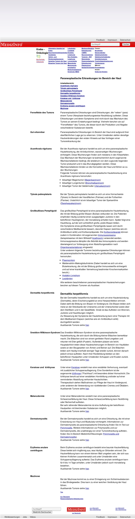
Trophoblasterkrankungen (104, 61)
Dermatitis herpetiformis (70, 93)
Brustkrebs (99, 50)
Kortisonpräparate (112, 231)
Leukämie (71, 50)
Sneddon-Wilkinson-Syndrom (72, 96)
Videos (33, 517)
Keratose (75, 367)
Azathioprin (97, 238)
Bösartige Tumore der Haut (57, 63)
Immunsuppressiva (107, 235)
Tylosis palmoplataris (69, 88)
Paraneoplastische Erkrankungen (88, 62)
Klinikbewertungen (12, 517)
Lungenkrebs (72, 61)
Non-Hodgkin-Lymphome (73, 58)
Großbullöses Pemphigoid (71, 90)
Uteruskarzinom (102, 185)
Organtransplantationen (71, 247)
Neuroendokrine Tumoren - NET (87, 56)
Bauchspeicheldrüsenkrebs (57, 53)
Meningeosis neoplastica (72, 66)
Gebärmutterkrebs (101, 55)
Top (61, 492)
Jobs (25, 517)
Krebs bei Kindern (101, 72)
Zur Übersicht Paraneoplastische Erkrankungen (71, 498)
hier (87, 325)
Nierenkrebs (86, 59)
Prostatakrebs (100, 67)
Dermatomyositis (67, 103)
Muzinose (64, 108)
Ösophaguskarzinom (70, 203)
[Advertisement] (67, 18)
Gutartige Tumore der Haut (57, 61)
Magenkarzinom (92, 179)
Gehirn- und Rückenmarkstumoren (56, 58)
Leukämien (67, 278)
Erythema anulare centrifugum (72, 106)
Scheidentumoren (101, 59)
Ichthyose (76, 373)
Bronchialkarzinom (94, 182)
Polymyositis (66, 427)
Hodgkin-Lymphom (71, 275)
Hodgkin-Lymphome (71, 54)
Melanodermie (66, 101)
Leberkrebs (71, 48)
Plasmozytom (86, 65)
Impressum (112, 40)
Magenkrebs (72, 63)
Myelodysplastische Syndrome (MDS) (74, 71)
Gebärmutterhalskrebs (102, 57)
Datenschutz (125, 40)
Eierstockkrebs (100, 53)
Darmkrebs (52, 55)
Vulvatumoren (100, 63)
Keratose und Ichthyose (70, 98)
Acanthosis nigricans (69, 85)
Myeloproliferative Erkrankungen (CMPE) (88, 50)
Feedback (100, 40)
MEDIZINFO (12, 44)
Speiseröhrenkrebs (88, 67)
